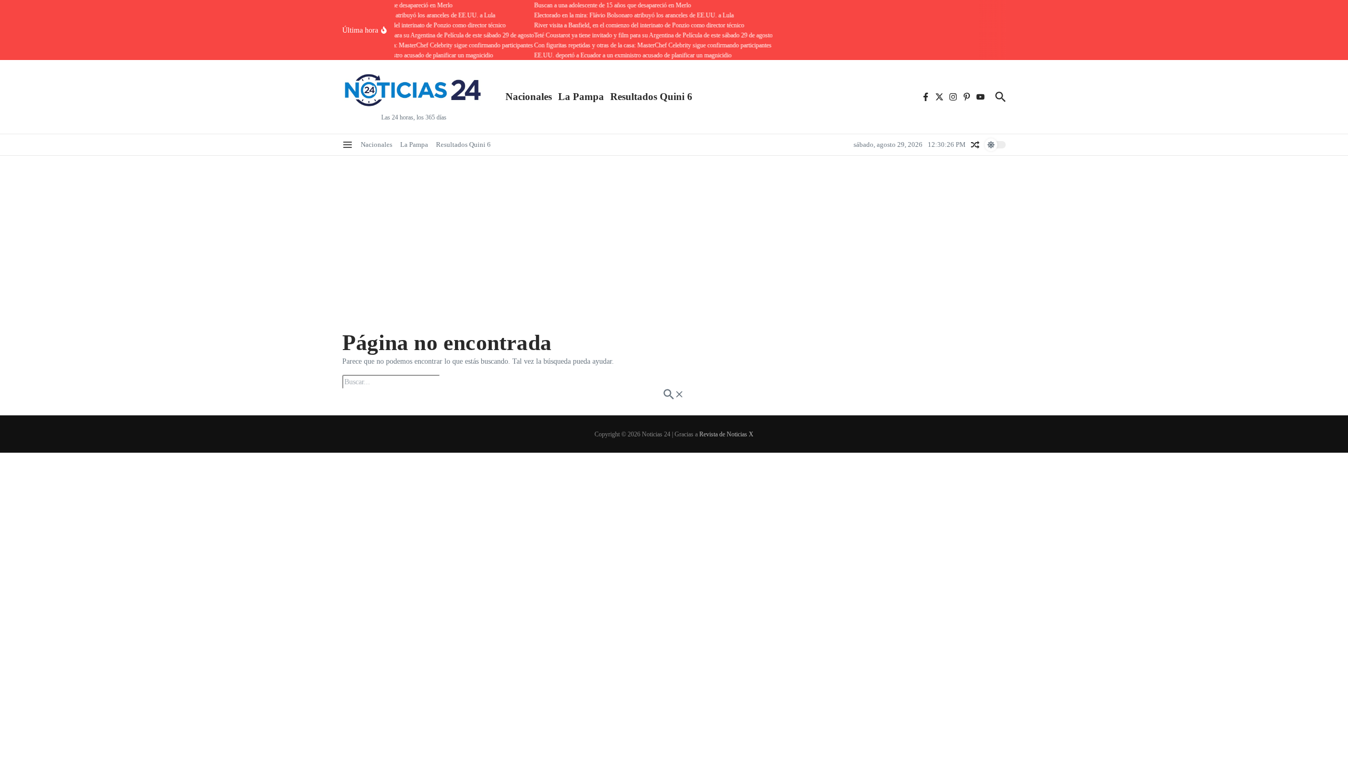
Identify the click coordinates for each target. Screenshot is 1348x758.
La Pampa (581, 96)
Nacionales (529, 96)
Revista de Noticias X (726, 434)
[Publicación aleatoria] (975, 145)
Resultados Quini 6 (651, 96)
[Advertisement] (674, 234)
